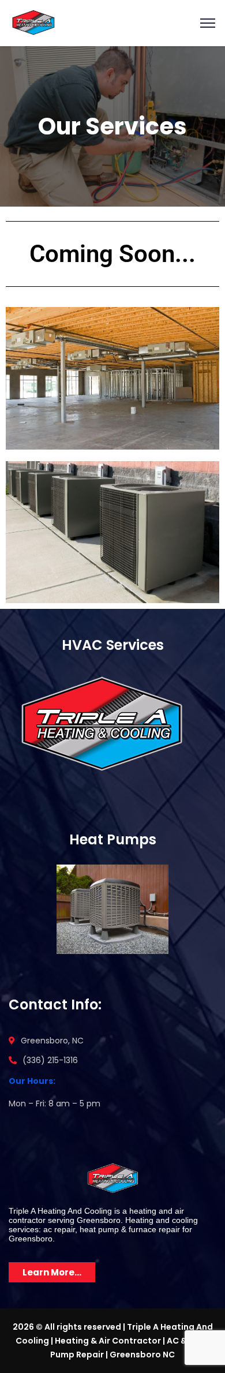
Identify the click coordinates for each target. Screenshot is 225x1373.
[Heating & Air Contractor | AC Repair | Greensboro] (33, 22)
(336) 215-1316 (50, 1060)
